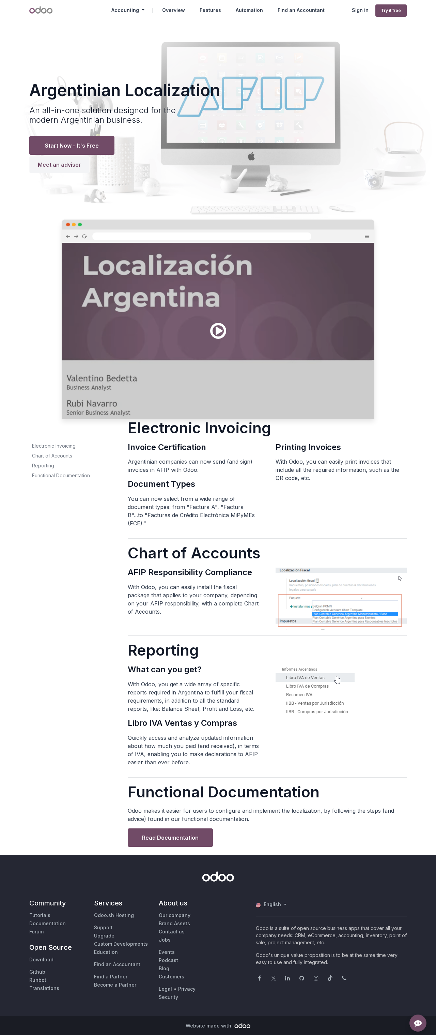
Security (168, 997)
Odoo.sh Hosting (114, 915)
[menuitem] (173, 10)
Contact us (172, 931)
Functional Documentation (61, 475)
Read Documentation (170, 837)
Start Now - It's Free (72, 145)
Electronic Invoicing (54, 446)
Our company (174, 915)
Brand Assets (174, 923)
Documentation (47, 923)
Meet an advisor (59, 164)
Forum (36, 931)
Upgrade (104, 936)
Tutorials (39, 915)
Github (37, 972)
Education (106, 952)
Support (103, 927)
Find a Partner (110, 976)
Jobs (165, 940)
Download (41, 959)
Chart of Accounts (52, 456)
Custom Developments (121, 944)
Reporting (43, 465)
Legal (165, 989)
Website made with (209, 1026)
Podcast (168, 960)
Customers (171, 976)
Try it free (391, 10)
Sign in (360, 10)
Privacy (187, 989)
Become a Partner (115, 985)
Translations (44, 988)
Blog (164, 968)
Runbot (37, 980)
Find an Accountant (117, 964)
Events (167, 952)
